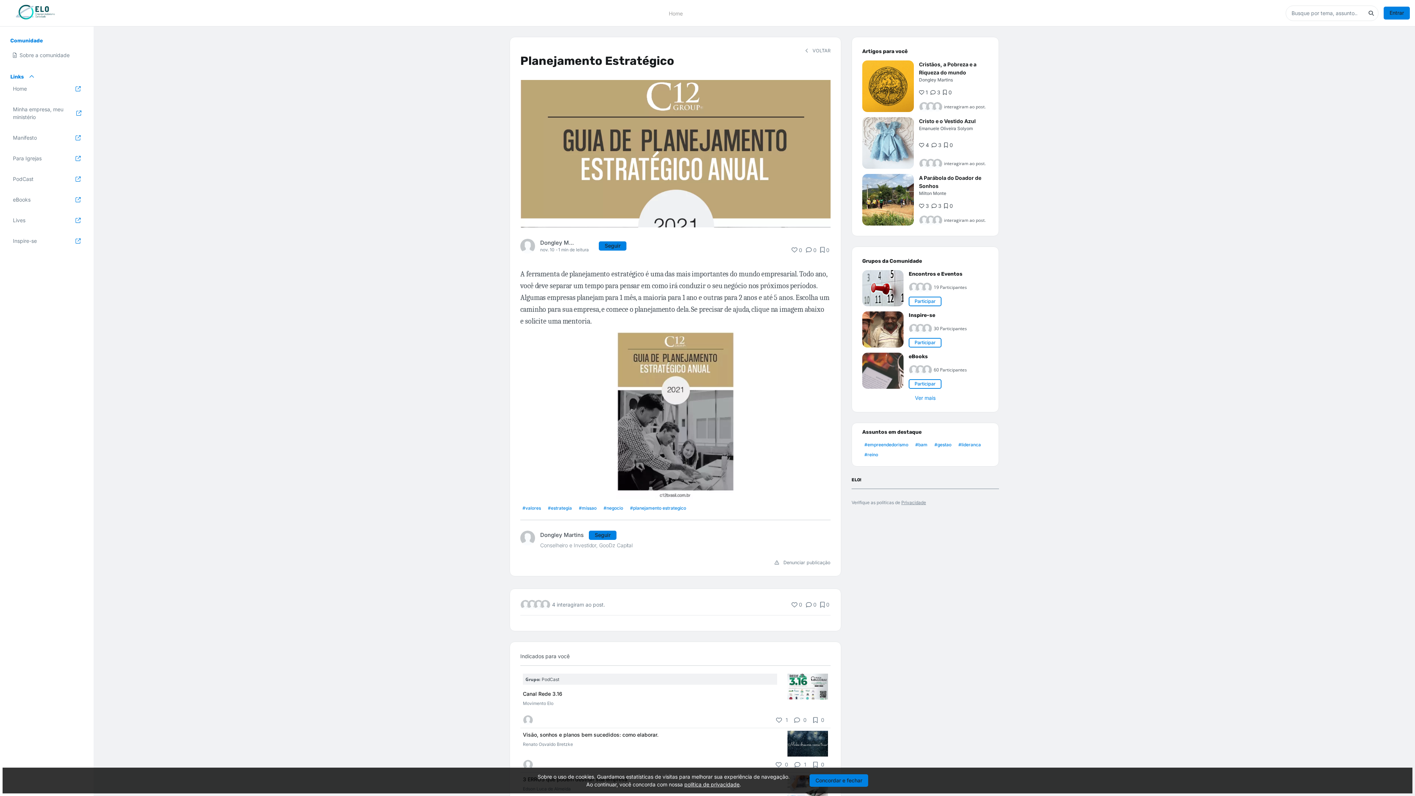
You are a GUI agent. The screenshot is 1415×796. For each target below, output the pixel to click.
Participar (925, 301)
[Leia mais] (807, 686)
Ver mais (925, 398)
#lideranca (969, 444)
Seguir (613, 245)
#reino (871, 454)
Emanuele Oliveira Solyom (946, 128)
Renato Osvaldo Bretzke (548, 744)
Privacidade (913, 502)
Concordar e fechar (838, 780)
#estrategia (560, 508)
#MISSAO (588, 508)
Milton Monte (932, 193)
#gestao (942, 444)
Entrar (1397, 13)
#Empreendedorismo (886, 444)
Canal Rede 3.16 (542, 694)
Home (676, 13)
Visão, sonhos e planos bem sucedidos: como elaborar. (590, 735)
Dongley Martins (557, 242)
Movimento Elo (538, 703)
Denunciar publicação (806, 562)
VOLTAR (821, 50)
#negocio (613, 508)
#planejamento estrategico (658, 508)
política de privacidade (712, 784)
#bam (921, 444)
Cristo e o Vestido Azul (947, 121)
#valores (532, 508)
